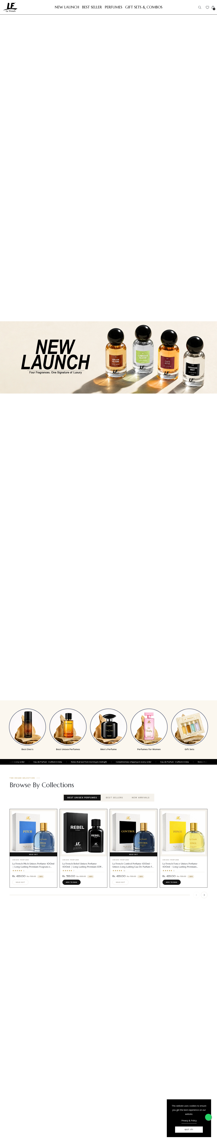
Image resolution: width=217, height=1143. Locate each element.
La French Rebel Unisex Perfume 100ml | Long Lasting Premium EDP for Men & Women (81, 866)
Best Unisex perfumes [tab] (82, 797)
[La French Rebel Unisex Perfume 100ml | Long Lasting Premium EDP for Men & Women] (83, 832)
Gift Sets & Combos (143, 7)
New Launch (67, 7)
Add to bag (71, 882)
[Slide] (108, 357)
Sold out (20, 882)
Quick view (35, 854)
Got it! (189, 1129)
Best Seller (92, 7)
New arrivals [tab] (141, 797)
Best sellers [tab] (114, 797)
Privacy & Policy (189, 1120)
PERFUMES (113, 7)
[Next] (204, 895)
